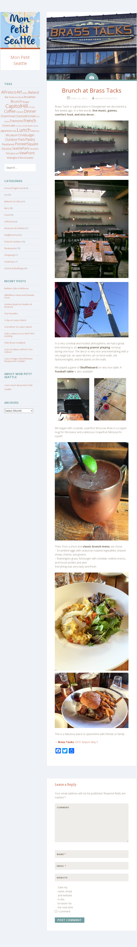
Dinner (30, 111)
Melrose (35, 131)
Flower (6, 121)
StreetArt (34, 148)
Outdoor (11, 139)
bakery (25, 93)
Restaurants (10, 248)
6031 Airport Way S (86, 742)
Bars (6, 208)
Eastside (22, 116)
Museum (12, 135)
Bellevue (13, 97)
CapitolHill (17, 106)
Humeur (19, 126)
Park (21, 139)
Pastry (30, 139)
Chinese (31, 107)
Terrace (10, 153)
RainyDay (7, 148)
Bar (7, 97)
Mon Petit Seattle (20, 60)
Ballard (33, 92)
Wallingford (13, 157)
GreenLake (8, 125)
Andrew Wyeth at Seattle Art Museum (18, 305)
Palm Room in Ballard (14, 342)
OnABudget (26, 135)
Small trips (9, 261)
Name (61, 854)
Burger (26, 101)
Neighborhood (11, 234)
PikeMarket (8, 144)
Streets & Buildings (13, 268)
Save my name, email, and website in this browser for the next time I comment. (65, 899)
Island (35, 126)
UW (17, 153)
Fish (38, 116)
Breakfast (29, 97)
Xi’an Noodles (11, 313)
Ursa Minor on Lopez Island (18, 326)
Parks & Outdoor (12, 241)
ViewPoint (27, 152)
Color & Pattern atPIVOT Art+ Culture (18, 350)
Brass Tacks (66, 742)
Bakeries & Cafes (12, 201)
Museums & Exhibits (14, 228)
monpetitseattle (106, 98)
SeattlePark (20, 148)
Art (19, 92)
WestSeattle (26, 157)
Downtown (8, 116)
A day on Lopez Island (15, 320)
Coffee (10, 111)
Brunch (16, 101)
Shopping (9, 254)
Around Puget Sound (14, 188)
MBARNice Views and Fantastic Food (19, 296)
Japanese (6, 131)
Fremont (16, 121)
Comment (63, 807)
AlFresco (8, 92)
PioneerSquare (26, 143)
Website (62, 877)
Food (6, 214)
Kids (14, 130)
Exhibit (32, 116)
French (29, 120)
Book (21, 97)
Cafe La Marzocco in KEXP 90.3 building (19, 335)
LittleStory (9, 221)
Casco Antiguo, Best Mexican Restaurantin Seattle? (18, 360)
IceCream (28, 125)
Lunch (24, 130)
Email (61, 865)
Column (19, 111)
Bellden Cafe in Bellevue (16, 288)
